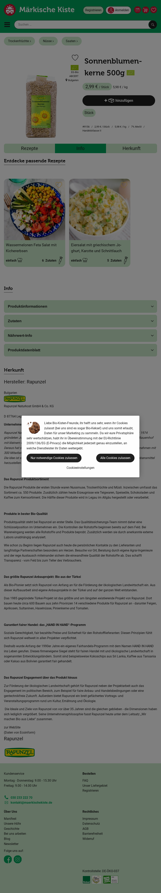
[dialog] (80, 446)
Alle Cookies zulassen (115, 458)
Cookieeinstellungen (80, 468)
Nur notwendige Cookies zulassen (54, 458)
